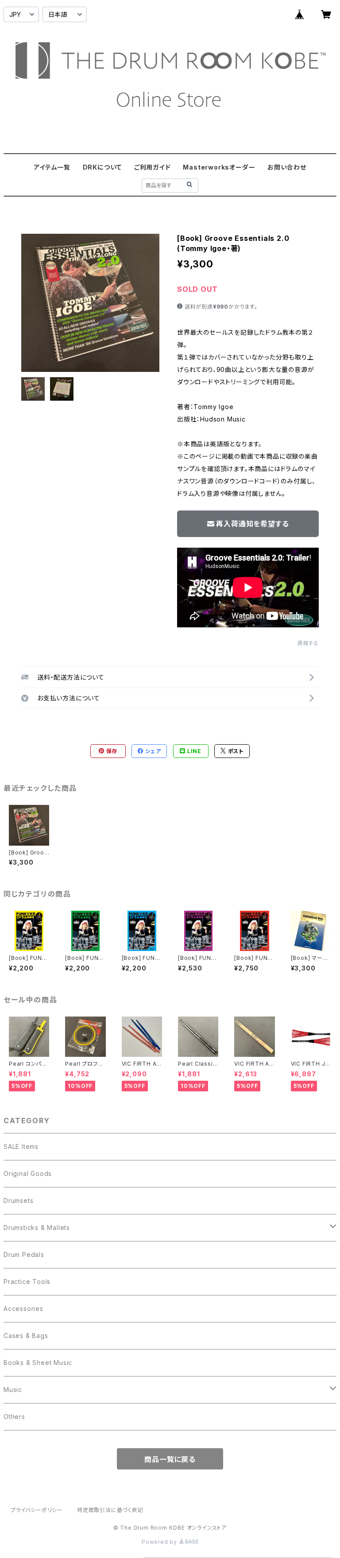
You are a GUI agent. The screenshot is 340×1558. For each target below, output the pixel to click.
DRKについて (102, 167)
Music (13, 1389)
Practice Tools (27, 1281)
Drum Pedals (24, 1254)
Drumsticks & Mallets (37, 1227)
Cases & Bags (26, 1335)
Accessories (23, 1308)
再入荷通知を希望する (252, 523)
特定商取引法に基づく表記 (110, 1510)
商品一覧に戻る (170, 1459)
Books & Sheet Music (38, 1362)
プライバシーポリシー (37, 1510)
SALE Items (21, 1146)
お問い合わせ (286, 167)
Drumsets (18, 1200)
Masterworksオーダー (219, 167)
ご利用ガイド (152, 167)
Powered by (160, 1542)
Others (14, 1416)
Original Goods (28, 1173)
